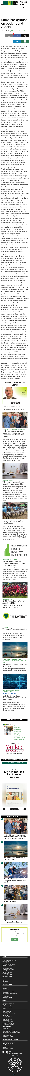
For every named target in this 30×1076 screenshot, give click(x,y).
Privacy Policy (15, 1055)
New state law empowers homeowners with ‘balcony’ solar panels (15, 880)
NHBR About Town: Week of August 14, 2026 (13, 602)
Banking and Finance (7, 968)
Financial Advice (6, 989)
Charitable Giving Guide (8, 1022)
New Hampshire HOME (8, 1043)
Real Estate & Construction (8, 964)
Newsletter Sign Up (7, 1035)
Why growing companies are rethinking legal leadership (13, 483)
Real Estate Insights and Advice (9, 993)
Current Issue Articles (19, 724)
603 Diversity (5, 1046)
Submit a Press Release (7, 1036)
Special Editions (6, 1012)
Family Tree (5, 1050)
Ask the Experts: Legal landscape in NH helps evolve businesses (14, 698)
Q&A (3, 980)
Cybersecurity (5, 973)
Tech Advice (5, 988)
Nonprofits (5, 971)
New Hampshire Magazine (8, 1042)
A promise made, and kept (12, 407)
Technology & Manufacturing (9, 960)
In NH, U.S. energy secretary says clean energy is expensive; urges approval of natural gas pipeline (14, 434)
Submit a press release (18, 735)
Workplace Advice (6, 995)
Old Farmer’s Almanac (7, 1048)
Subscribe (17, 727)
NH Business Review (15, 3)
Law (3, 480)
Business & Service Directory (9, 1013)
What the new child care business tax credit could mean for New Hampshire (14, 563)
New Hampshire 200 (7, 1019)
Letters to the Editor (7, 1007)
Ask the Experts (8, 690)
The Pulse (4, 959)
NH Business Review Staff (18, 31)
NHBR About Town (7, 599)
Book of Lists (5, 1020)
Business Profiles (6, 983)
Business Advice (7, 405)
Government (21, 429)
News (22, 520)
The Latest (5, 627)
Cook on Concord (6, 1005)
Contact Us (5, 1015)
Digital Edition (5, 1028)
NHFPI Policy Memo (11, 559)
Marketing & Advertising (8, 991)
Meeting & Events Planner (8, 1023)
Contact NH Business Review (9, 1034)
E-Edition (16, 725)
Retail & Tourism (6, 963)
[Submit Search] (23, 7)
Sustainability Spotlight (7, 999)
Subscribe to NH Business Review (10, 1031)
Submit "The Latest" (19, 738)
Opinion (4, 1004)
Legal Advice (9, 480)
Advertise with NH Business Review (11, 1032)
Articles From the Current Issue (9, 1030)
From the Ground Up (7, 974)
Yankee (4, 1047)
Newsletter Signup (6, 1011)
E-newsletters (17, 729)
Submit (14, 939)
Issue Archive (17, 731)
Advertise (16, 733)
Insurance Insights (6, 996)
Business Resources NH (8, 1024)
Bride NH (4, 1044)
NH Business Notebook (8, 1003)
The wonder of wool (10, 901)
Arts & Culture (6, 520)
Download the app (19, 739)
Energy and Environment (9, 429)
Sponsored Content (7, 976)
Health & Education (7, 965)
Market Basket (16, 520)
